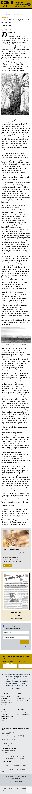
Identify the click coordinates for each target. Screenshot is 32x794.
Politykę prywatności (7, 663)
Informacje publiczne (7, 702)
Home (8, 13)
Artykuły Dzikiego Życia (12, 628)
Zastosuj (24, 642)
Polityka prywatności (23, 714)
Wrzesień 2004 (25, 13)
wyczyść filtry (24, 647)
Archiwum (13, 13)
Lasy (18, 696)
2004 (19, 13)
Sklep (3, 720)
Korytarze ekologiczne (23, 698)
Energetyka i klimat (22, 700)
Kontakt (3, 705)
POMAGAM (7, 565)
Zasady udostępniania (23, 712)
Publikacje (4, 718)
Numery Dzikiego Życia (12, 626)
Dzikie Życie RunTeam (7, 716)
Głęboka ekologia (6, 700)
